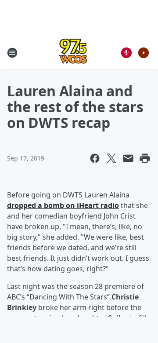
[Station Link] (72, 52)
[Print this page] (145, 158)
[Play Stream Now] (143, 52)
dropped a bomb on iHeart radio (63, 205)
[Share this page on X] (111, 158)
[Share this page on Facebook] (95, 158)
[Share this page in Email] (128, 158)
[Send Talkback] (126, 52)
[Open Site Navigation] (12, 52)
